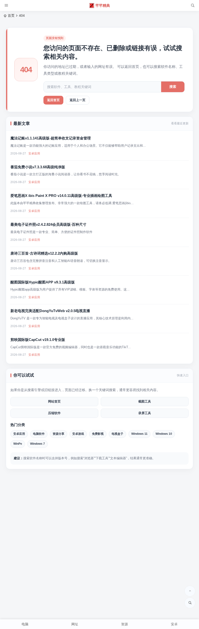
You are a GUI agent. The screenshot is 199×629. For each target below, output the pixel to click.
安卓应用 (34, 153)
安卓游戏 (78, 433)
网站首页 (54, 401)
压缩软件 (54, 413)
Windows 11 (139, 433)
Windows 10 (164, 433)
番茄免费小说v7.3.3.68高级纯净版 (37, 167)
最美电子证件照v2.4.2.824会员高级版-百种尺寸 (48, 224)
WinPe (17, 443)
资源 (124, 624)
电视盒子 (117, 433)
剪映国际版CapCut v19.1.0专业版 (37, 340)
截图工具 (144, 401)
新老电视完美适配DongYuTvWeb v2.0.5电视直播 (50, 311)
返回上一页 (77, 100)
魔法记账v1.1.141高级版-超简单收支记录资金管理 (50, 138)
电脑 (25, 624)
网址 (74, 624)
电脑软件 (39, 433)
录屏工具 (144, 413)
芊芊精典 (102, 5)
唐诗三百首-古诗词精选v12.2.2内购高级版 (44, 253)
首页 (11, 15)
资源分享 (58, 433)
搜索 (172, 87)
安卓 (174, 624)
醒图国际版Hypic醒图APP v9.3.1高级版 (42, 282)
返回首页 (53, 100)
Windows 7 (37, 443)
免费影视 (98, 433)
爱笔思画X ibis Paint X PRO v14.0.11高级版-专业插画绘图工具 (61, 196)
